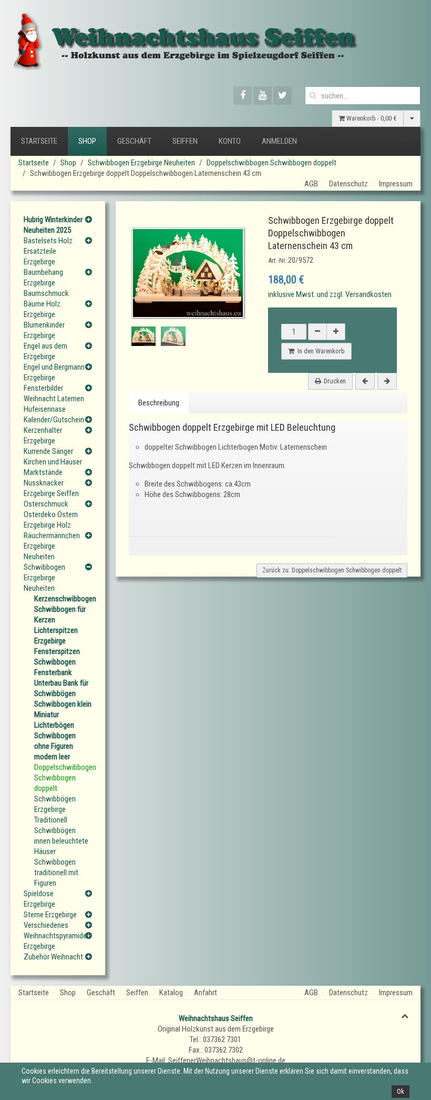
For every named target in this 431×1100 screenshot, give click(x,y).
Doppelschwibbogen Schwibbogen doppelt (271, 162)
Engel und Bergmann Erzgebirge (54, 372)
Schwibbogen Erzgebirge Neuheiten (141, 162)
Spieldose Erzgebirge (39, 899)
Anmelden (279, 141)
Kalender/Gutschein (54, 419)
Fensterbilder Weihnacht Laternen (54, 393)
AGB (311, 184)
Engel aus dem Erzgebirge (45, 351)
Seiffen (185, 141)
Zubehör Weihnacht (53, 957)
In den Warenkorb (319, 351)
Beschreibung (158, 403)
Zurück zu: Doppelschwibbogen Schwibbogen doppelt (332, 570)
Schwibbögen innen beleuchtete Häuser (61, 841)
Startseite (39, 141)
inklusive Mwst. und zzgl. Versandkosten (330, 294)
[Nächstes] (387, 381)
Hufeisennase (45, 409)
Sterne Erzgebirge (50, 914)
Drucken (335, 381)
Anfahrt (205, 992)
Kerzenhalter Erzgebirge (43, 435)
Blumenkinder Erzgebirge (44, 330)
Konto (230, 141)
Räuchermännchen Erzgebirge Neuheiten (52, 546)
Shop (87, 141)
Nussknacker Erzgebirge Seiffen (51, 488)
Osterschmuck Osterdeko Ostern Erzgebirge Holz (51, 514)
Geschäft (134, 141)
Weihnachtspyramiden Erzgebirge (54, 941)
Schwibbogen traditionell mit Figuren (56, 872)
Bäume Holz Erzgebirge (42, 309)
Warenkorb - (371, 118)
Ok (400, 1091)
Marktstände (43, 472)
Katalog (171, 992)
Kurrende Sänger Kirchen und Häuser (53, 457)
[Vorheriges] (365, 381)
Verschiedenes (46, 925)
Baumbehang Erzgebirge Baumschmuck (46, 282)
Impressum (396, 184)
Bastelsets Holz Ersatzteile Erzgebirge (48, 251)
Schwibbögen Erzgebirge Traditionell (55, 809)
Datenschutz (348, 184)
